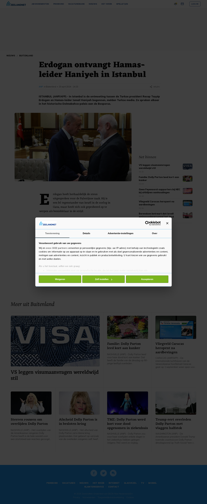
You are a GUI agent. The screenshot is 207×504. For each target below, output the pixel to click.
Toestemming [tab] (52, 233)
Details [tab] (86, 233)
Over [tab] (154, 233)
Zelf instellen (102, 279)
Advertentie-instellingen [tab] (120, 233)
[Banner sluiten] (167, 223)
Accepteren (147, 279)
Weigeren (60, 279)
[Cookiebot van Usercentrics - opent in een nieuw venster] (147, 223)
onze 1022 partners (56, 248)
